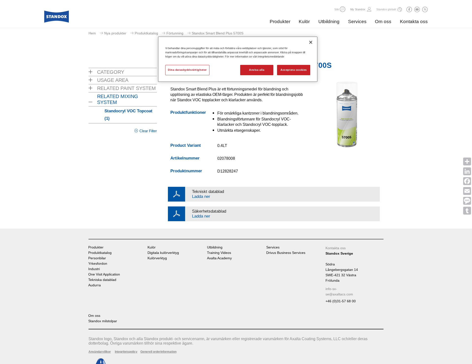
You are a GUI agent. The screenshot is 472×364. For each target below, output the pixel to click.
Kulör (304, 21)
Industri (94, 269)
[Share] (467, 161)
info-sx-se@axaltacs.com (339, 291)
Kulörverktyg (157, 258)
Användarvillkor (99, 351)
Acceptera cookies (293, 69)
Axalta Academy (219, 258)
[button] (342, 9)
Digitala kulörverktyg (163, 253)
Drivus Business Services (285, 253)
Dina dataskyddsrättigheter (187, 69)
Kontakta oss (414, 21)
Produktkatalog (146, 33)
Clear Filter (148, 131)
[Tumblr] (467, 211)
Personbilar (97, 258)
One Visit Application (104, 274)
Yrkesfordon (97, 263)
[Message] (467, 201)
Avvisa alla (256, 69)
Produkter (280, 21)
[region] (238, 59)
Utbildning (328, 21)
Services (357, 21)
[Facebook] (467, 181)
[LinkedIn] (467, 171)
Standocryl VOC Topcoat (128, 115)
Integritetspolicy (126, 351)
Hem (92, 33)
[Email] (467, 191)
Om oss (383, 21)
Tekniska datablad (102, 280)
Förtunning (174, 33)
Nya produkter (115, 33)
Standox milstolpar (102, 321)
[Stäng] (310, 42)
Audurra (94, 285)
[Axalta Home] (56, 18)
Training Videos (219, 253)
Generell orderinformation (158, 351)
